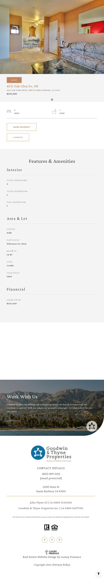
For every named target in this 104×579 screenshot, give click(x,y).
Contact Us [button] (13, 420)
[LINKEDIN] (59, 539)
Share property (21, 127)
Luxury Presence (71, 556)
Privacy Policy (61, 564)
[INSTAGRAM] (52, 539)
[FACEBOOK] (44, 539)
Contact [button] (18, 137)
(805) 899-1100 (51, 473)
